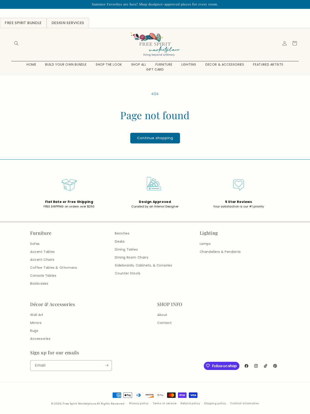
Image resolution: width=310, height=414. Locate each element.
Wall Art (36, 315)
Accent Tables (42, 251)
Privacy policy (139, 403)
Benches (122, 233)
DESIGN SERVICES (68, 22)
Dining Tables (126, 249)
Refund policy (190, 403)
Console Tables (43, 275)
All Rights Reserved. (111, 403)
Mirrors (36, 322)
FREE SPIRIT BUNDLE (23, 22)
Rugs (34, 330)
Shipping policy (215, 403)
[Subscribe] (107, 365)
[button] (16, 43)
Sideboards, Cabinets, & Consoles (143, 265)
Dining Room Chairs (131, 257)
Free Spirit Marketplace (79, 403)
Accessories (40, 339)
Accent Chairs (42, 259)
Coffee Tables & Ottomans (53, 267)
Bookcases (39, 283)
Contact (164, 322)
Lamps (205, 244)
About (162, 315)
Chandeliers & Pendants (220, 251)
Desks (120, 241)
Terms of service (164, 403)
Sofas (35, 244)
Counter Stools (127, 273)
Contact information (244, 403)
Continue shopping (155, 138)
